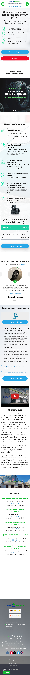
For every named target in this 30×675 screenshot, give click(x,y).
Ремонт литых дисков (11, 622)
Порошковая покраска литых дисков (15, 624)
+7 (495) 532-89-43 (15, 6)
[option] (15, 31)
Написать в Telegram (15, 52)
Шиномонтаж (9, 626)
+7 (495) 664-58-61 (15, 516)
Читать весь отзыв (15, 293)
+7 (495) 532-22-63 (15, 529)
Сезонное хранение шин (12, 629)
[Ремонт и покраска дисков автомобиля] (15, 605)
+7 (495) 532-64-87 (15, 553)
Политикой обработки (7, 669)
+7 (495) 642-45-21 (15, 540)
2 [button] (16, 111)
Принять (6, 672)
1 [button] (14, 111)
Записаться (15, 58)
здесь (23, 264)
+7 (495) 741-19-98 (15, 503)
